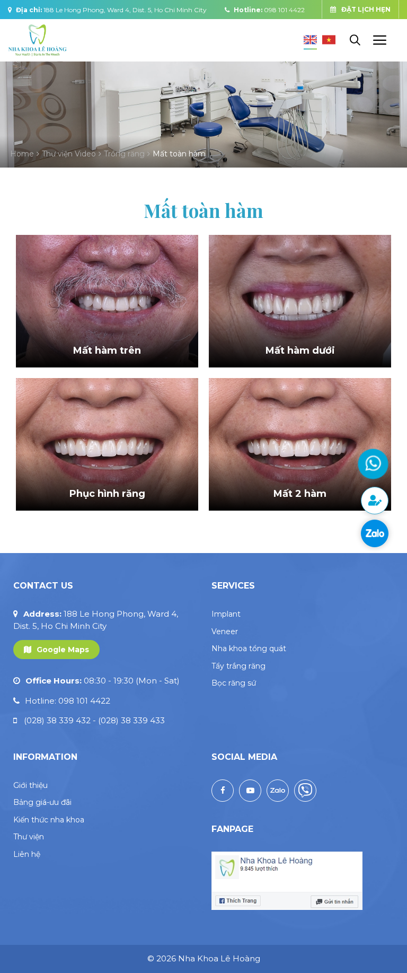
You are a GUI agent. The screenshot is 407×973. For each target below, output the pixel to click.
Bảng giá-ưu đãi (42, 802)
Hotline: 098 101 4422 (67, 701)
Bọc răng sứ (233, 683)
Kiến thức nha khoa (48, 820)
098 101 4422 (284, 10)
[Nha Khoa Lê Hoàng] (37, 39)
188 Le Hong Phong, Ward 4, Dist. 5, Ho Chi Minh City (125, 10)
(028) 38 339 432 (60, 720)
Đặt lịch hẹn (366, 9)
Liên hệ (26, 854)
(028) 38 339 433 (131, 720)
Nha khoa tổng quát (248, 648)
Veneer (224, 631)
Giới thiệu (30, 785)
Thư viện (28, 836)
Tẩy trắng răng (238, 666)
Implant (226, 614)
